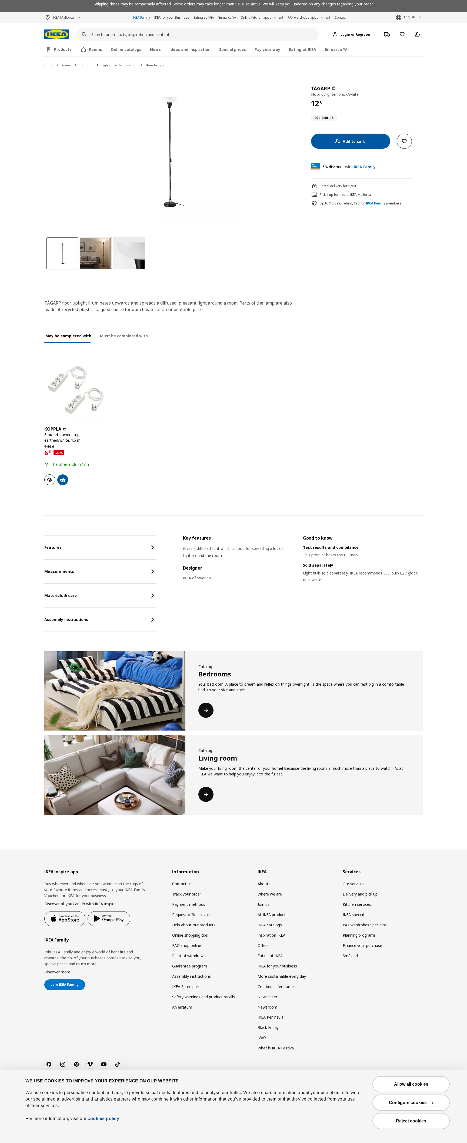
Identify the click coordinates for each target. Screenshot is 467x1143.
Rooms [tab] (95, 49)
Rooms (66, 65)
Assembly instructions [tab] (66, 619)
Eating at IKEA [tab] (302, 49)
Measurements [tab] (59, 571)
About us (265, 883)
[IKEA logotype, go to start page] (56, 34)
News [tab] (155, 49)
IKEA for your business (277, 966)
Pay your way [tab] (267, 49)
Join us (263, 904)
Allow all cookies (411, 1084)
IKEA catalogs (270, 924)
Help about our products (193, 924)
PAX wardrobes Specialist (365, 924)
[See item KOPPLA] (75, 389)
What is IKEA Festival (276, 1047)
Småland (350, 955)
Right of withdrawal (189, 955)
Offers (263, 945)
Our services (353, 883)
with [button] (349, 166)
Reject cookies (411, 1121)
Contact (340, 17)
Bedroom (87, 65)
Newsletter (267, 996)
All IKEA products (273, 914)
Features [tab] (53, 547)
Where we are (270, 894)
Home (48, 65)
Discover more (57, 971)
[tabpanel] (303, 565)
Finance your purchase (362, 945)
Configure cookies (408, 1102)
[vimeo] (90, 1064)
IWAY (262, 1037)
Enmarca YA (227, 17)
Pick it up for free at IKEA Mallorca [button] (345, 194)
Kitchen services (357, 904)
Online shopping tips (190, 935)
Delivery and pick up (360, 894)
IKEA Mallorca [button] (63, 17)
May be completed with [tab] (68, 335)
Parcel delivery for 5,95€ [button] (338, 186)
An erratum (182, 1007)
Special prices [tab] (232, 49)
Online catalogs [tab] (126, 49)
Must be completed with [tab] (124, 335)
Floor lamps (154, 65)
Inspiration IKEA (271, 935)
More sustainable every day (282, 976)
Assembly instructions (191, 976)
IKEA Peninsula (270, 1017)
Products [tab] (63, 49)
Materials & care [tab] (60, 595)
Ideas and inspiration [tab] (190, 49)
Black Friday (268, 1027)
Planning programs (359, 935)
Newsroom (267, 1007)
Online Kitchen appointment (262, 17)
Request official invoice (192, 914)
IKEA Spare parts (187, 986)
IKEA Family (141, 17)
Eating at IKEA (204, 17)
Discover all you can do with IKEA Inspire (80, 903)
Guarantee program (189, 966)
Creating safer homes (277, 986)
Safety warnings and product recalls (203, 996)
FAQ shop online (186, 945)
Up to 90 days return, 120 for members (360, 203)
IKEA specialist (355, 914)
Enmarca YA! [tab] (337, 49)
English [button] (409, 17)
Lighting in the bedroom (119, 65)
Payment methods (188, 904)
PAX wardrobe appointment (309, 17)
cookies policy (103, 1118)
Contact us (182, 883)
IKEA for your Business (171, 17)
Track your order (186, 894)
